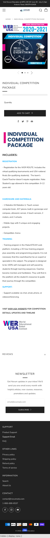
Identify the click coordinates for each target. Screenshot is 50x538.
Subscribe (23, 410)
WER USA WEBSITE (17, 309)
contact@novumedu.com (13, 499)
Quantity (8, 102)
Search (5, 481)
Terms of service (9, 467)
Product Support (9, 432)
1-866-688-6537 (10, 503)
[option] (25, 46)
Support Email (8, 436)
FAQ (4, 441)
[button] (22, 72)
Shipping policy (9, 459)
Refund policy (8, 463)
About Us (6, 485)
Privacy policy (8, 454)
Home (8, 19)
